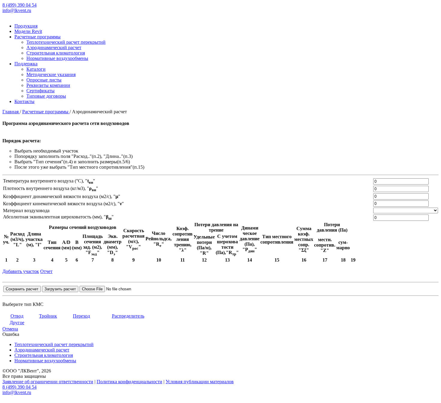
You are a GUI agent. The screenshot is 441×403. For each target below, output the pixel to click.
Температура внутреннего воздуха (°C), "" (49, 180)
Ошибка (10, 334)
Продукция (26, 25)
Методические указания (51, 74)
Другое (17, 322)
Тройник (48, 316)
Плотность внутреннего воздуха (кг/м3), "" (50, 188)
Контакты (24, 101)
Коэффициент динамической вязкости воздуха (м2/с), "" (61, 196)
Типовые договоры (46, 96)
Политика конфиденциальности (129, 381)
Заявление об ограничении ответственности (47, 381)
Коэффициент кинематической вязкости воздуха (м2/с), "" (63, 203)
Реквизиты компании (48, 85)
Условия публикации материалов (200, 381)
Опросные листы (44, 79)
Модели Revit (28, 31)
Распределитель (128, 316)
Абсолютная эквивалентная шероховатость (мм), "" (58, 216)
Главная (11, 111)
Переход (81, 316)
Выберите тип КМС (23, 304)
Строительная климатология (55, 52)
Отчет (46, 271)
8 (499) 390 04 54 (19, 4)
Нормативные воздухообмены (57, 58)
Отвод (16, 316)
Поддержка (26, 63)
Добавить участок (20, 271)
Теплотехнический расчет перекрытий (66, 42)
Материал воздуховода (26, 210)
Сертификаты (40, 90)
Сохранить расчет (22, 289)
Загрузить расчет (60, 289)
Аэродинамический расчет (53, 47)
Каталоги (36, 69)
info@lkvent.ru (16, 10)
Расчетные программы (37, 36)
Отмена (10, 328)
